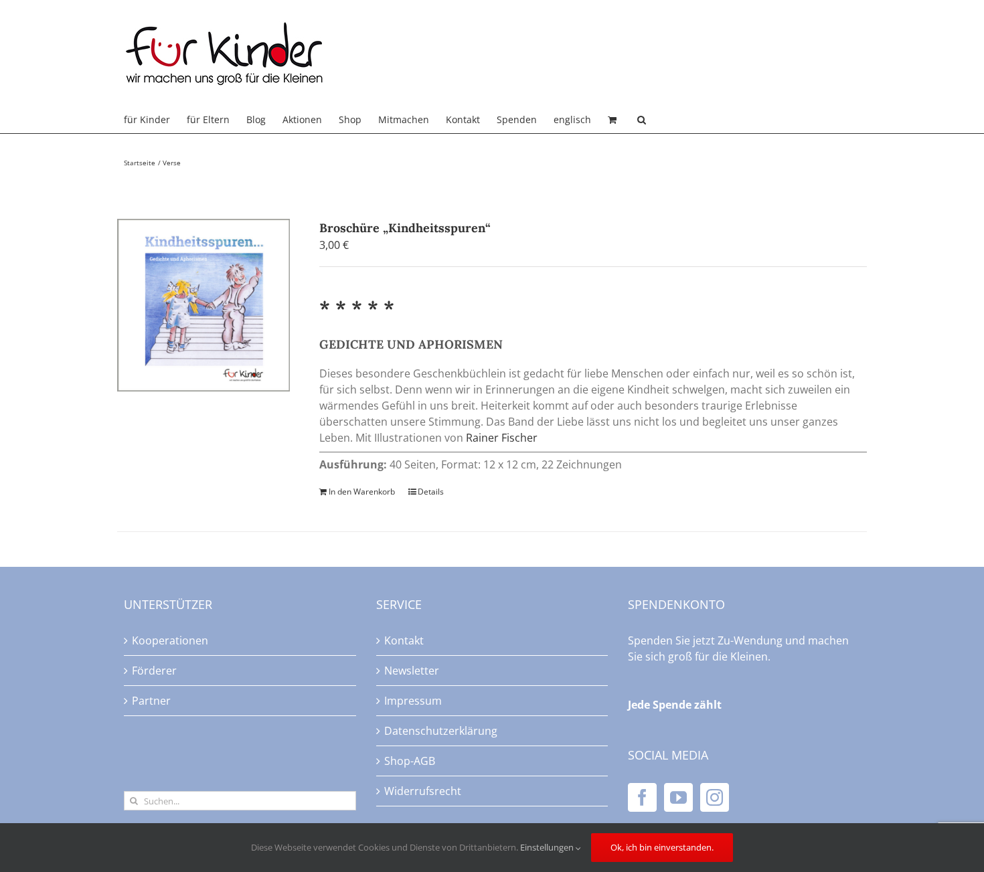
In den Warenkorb (362, 491)
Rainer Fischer (502, 437)
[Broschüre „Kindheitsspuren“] (203, 305)
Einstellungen (548, 847)
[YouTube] (678, 797)
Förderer (154, 670)
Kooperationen (170, 640)
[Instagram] (714, 797)
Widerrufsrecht (422, 791)
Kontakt (404, 640)
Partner (151, 700)
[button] (641, 119)
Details (431, 491)
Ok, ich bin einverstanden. (662, 847)
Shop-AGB (409, 761)
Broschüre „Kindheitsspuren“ (405, 228)
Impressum (413, 700)
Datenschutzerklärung (440, 730)
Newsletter (411, 670)
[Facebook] (642, 797)
